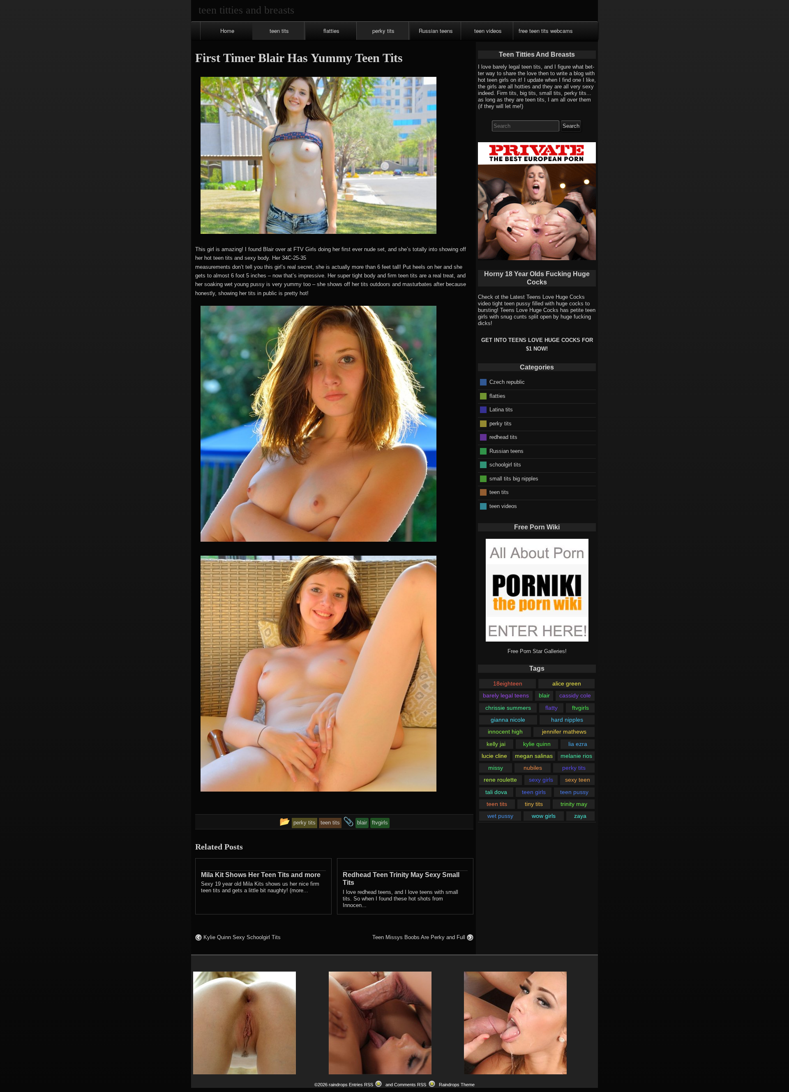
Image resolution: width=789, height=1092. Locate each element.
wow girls (544, 816)
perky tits (383, 31)
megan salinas (534, 756)
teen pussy (574, 792)
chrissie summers (508, 707)
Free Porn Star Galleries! (537, 651)
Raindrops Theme (457, 1084)
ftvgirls (580, 707)
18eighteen (507, 683)
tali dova (496, 792)
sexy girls (541, 779)
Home (227, 31)
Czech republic (507, 382)
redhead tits (503, 437)
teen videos (488, 31)
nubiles (533, 767)
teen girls (534, 792)
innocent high (505, 731)
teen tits (279, 31)
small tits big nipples (513, 478)
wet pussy (500, 816)
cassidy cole (575, 695)
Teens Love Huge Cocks (529, 310)
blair (544, 695)
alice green (566, 683)
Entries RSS (361, 1084)
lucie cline (494, 756)
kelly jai (496, 744)
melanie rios (576, 756)
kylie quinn (537, 744)
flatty (551, 707)
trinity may (574, 804)
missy (495, 767)
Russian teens (436, 31)
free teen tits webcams (546, 31)
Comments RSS (410, 1084)
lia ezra (577, 744)
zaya (580, 816)
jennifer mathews (564, 731)
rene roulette (500, 779)
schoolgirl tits (505, 465)
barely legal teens (506, 695)
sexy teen (577, 779)
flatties (331, 31)
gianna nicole (508, 719)
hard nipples (567, 719)
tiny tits (534, 804)
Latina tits (501, 409)
